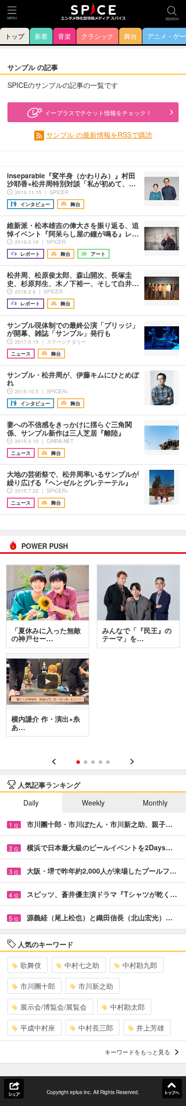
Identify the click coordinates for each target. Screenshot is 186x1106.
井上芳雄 (150, 1027)
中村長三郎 (95, 1027)
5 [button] (108, 762)
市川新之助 (95, 986)
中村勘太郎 (127, 1007)
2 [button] (85, 762)
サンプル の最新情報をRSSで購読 (99, 135)
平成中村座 (37, 1027)
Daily (31, 803)
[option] (93, 654)
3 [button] (93, 762)
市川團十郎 (37, 986)
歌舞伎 (30, 965)
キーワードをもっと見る (137, 1051)
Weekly (93, 803)
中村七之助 (81, 965)
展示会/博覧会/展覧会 (53, 1007)
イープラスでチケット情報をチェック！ (98, 112)
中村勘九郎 (140, 965)
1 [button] (78, 762)
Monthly (155, 803)
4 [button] (100, 762)
